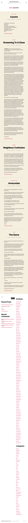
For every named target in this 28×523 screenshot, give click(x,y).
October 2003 (18, 417)
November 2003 (18, 415)
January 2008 (18, 335)
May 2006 (17, 367)
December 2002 (18, 433)
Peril (16, 498)
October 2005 (18, 378)
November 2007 (18, 338)
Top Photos (17, 509)
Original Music (18, 493)
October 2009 (18, 303)
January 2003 (18, 431)
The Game (14, 234)
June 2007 (17, 346)
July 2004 (17, 402)
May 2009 (17, 309)
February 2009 (18, 314)
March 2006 (18, 370)
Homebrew (3, 309)
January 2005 (18, 393)
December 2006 (18, 356)
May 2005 (17, 386)
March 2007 (18, 351)
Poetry (17, 501)
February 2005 (18, 391)
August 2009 (18, 306)
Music (16, 180)
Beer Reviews (18, 450)
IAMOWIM (17, 477)
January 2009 (18, 316)
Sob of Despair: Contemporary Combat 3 (7, 304)
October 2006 (18, 359)
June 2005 (17, 385)
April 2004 (17, 407)
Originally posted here (8, 33)
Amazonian (14, 183)
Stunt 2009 (17, 506)
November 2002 (18, 434)
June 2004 (17, 404)
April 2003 (17, 426)
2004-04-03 (13, 237)
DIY (16, 463)
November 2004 (18, 396)
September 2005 (18, 380)
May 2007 (17, 348)
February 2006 (18, 372)
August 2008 (18, 324)
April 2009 (17, 311)
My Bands (17, 490)
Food (16, 469)
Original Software (18, 495)
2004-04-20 (13, 45)
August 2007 (18, 343)
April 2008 (17, 330)
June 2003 (17, 423)
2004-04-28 (13, 19)
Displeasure (13, 180)
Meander (17, 482)
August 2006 (18, 362)
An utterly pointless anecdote (5, 306)
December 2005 (18, 375)
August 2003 (18, 420)
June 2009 (17, 308)
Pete (2, 321)
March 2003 (18, 428)
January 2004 (18, 412)
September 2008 (18, 322)
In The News (18, 479)
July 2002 (17, 441)
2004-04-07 (13, 150)
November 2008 (18, 319)
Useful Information (19, 514)
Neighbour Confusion (14, 147)
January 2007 (18, 354)
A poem (14, 16)
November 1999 (18, 442)
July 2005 (17, 383)
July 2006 (17, 364)
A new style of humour (4, 311)
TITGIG (17, 508)
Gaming (17, 471)
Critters (17, 455)
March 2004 (18, 409)
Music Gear (17, 487)
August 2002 (18, 439)
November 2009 (18, 301)
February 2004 (18, 410)
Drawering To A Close (14, 42)
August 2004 (18, 401)
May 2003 (17, 425)
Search (13, 298)
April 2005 (17, 388)
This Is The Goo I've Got (14, 1)
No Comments (19, 19)
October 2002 (18, 436)
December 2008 (18, 317)
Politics (17, 503)
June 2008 (17, 327)
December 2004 (18, 394)
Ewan (17, 466)
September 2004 (18, 399)
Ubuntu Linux (18, 511)
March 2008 (18, 332)
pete (9, 19)
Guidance (17, 474)
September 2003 (18, 418)
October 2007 (18, 340)
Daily (17, 458)
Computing (17, 453)
